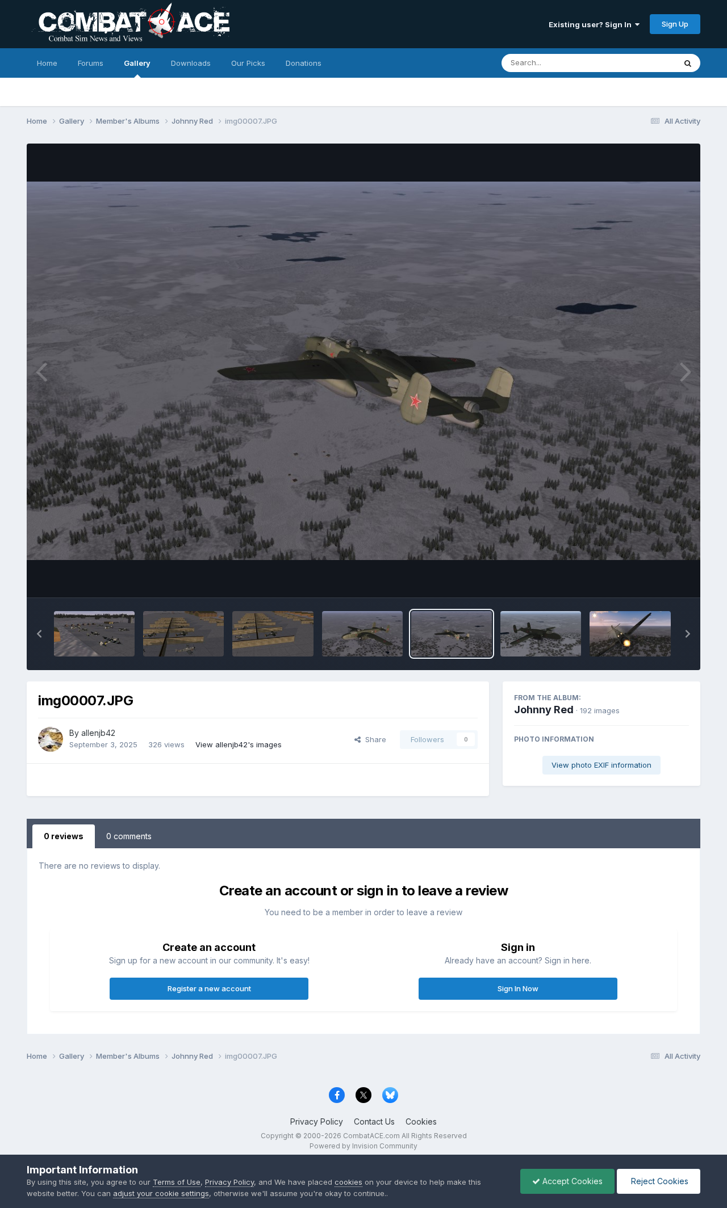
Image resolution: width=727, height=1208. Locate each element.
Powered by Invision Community (363, 1146)
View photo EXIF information (601, 764)
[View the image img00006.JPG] (540, 633)
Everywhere (640, 62)
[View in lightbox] (363, 371)
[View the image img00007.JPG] (451, 633)
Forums (90, 63)
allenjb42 (98, 733)
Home (47, 63)
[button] (39, 633)
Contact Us (374, 1121)
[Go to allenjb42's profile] (50, 739)
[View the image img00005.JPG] (630, 633)
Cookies (421, 1121)
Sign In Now (518, 988)
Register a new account (209, 988)
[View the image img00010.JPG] (183, 633)
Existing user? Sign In (592, 24)
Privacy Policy (316, 1121)
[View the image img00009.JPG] (272, 633)
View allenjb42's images (238, 744)
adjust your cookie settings (161, 1193)
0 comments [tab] (129, 836)
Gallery (137, 63)
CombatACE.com (371, 1135)
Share (373, 739)
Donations (303, 63)
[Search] (687, 63)
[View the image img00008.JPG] (362, 633)
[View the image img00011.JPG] (94, 633)
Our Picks (248, 63)
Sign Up (675, 23)
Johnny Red (544, 709)
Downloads (191, 63)
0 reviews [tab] (63, 836)
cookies (348, 1181)
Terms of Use (176, 1181)
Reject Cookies (658, 1181)
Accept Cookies (571, 1181)
